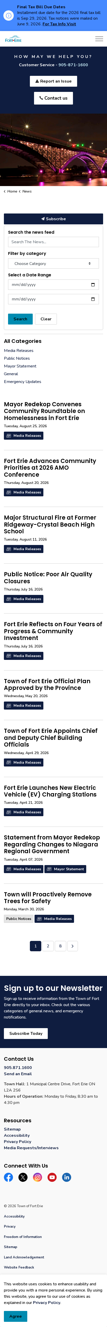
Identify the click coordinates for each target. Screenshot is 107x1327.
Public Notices (18, 918)
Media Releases (27, 435)
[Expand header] (99, 39)
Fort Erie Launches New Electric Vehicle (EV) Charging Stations (50, 792)
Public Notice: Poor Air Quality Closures (48, 578)
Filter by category (27, 253)
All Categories (23, 341)
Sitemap (12, 1129)
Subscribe (56, 219)
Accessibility (17, 1135)
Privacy (10, 1226)
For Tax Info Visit (59, 24)
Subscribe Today (25, 1033)
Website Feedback (19, 1267)
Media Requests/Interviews (31, 1148)
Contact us (56, 98)
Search (20, 319)
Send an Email (18, 1074)
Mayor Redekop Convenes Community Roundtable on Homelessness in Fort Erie (44, 411)
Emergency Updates (22, 382)
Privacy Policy (17, 1142)
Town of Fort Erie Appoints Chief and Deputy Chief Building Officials (51, 738)
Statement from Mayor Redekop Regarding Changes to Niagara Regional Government (52, 844)
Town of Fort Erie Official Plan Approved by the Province (47, 685)
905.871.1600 (18, 1068)
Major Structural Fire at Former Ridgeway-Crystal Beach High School (50, 524)
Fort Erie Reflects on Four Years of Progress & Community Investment (53, 631)
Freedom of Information (23, 1237)
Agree (15, 1316)
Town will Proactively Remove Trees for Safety (48, 898)
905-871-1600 (73, 65)
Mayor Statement (69, 869)
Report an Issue (56, 81)
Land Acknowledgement (24, 1257)
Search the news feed (31, 232)
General (11, 374)
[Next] (72, 946)
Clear (46, 319)
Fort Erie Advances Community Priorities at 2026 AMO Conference (50, 468)
